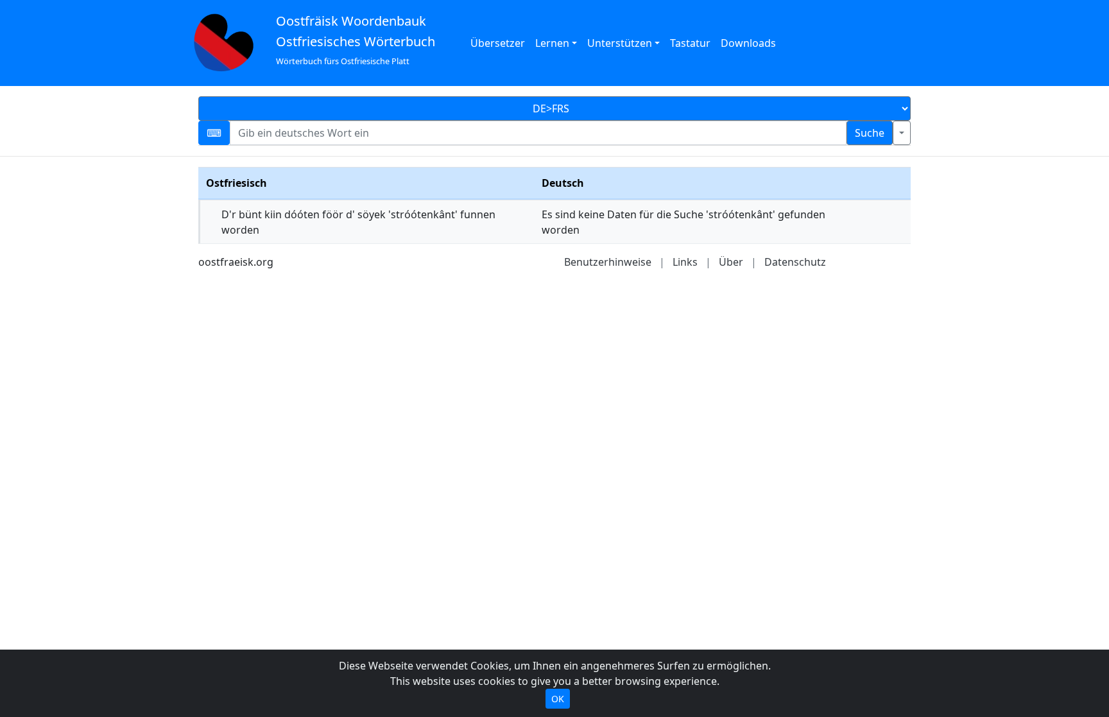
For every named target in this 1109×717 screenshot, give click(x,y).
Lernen (552, 43)
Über (731, 262)
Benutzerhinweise (607, 262)
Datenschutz (795, 262)
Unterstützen (619, 43)
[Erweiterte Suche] (902, 133)
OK (557, 699)
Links (685, 262)
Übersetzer (497, 43)
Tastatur (690, 43)
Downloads (748, 43)
